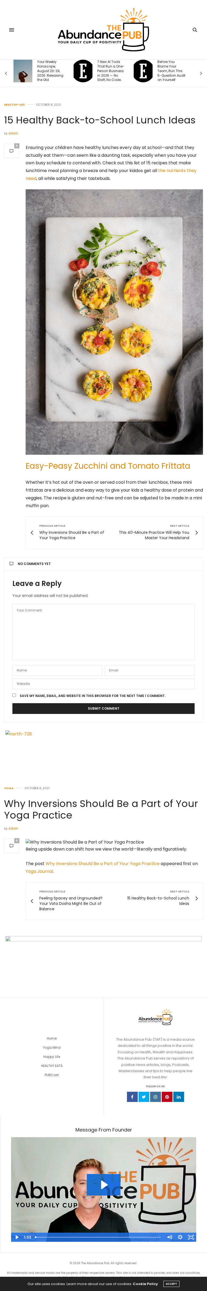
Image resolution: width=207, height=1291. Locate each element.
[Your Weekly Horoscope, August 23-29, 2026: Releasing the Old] (22, 71)
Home (52, 1038)
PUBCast (52, 1075)
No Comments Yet (34, 563)
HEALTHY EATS (52, 1066)
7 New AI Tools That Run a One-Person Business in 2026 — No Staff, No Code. (111, 71)
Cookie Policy (145, 1283)
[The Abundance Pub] (103, 29)
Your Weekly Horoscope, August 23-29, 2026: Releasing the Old (50, 71)
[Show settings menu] (180, 1237)
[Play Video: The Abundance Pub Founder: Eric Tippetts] (103, 1185)
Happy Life (51, 1056)
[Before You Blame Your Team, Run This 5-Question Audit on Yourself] (143, 71)
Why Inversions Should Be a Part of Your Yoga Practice (101, 809)
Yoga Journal (39, 871)
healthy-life (14, 104)
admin (13, 133)
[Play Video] (16, 1237)
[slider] (98, 1237)
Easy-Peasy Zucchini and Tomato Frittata (108, 466)
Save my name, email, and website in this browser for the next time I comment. (92, 696)
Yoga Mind (52, 1047)
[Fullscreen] (190, 1237)
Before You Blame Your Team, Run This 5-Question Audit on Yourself (171, 71)
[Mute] (169, 1237)
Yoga (8, 788)
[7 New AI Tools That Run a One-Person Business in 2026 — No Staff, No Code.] (83, 71)
